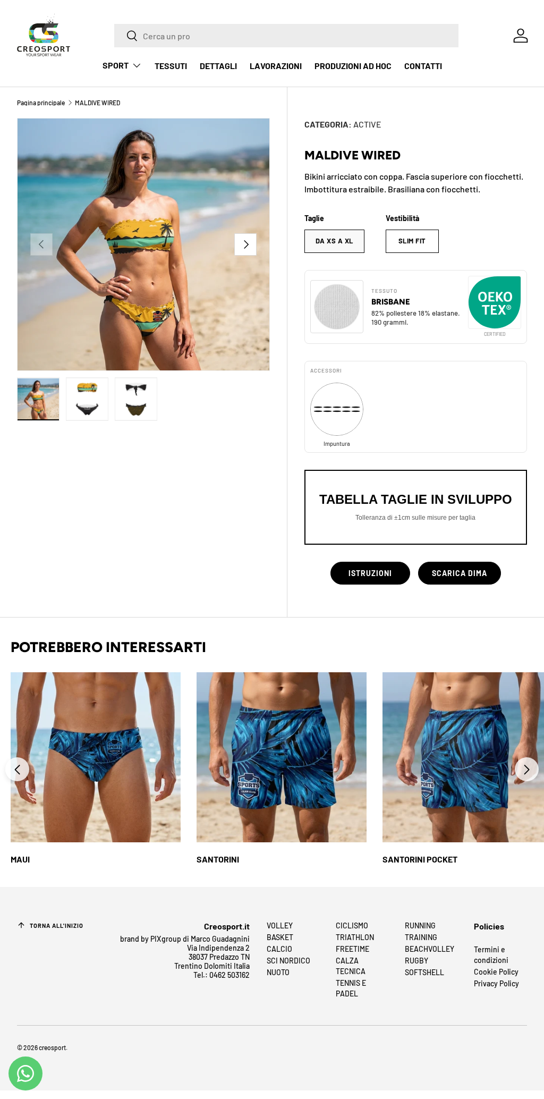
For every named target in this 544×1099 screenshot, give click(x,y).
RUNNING (420, 925)
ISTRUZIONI (370, 573)
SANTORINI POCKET (419, 859)
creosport (52, 1047)
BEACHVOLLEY (429, 948)
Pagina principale (41, 102)
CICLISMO (352, 925)
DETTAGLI (218, 66)
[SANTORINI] (282, 757)
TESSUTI (171, 66)
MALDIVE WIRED (97, 102)
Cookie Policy (496, 971)
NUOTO (278, 972)
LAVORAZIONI (276, 66)
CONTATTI (423, 66)
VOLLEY (280, 925)
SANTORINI (218, 859)
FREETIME (352, 948)
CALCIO (279, 948)
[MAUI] (96, 757)
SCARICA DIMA (459, 573)
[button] (527, 769)
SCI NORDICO (288, 960)
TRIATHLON (355, 937)
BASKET (280, 937)
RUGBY (416, 960)
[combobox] (286, 35)
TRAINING (421, 937)
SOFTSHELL (424, 972)
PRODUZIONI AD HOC (353, 66)
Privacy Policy (496, 983)
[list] (143, 244)
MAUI (20, 859)
